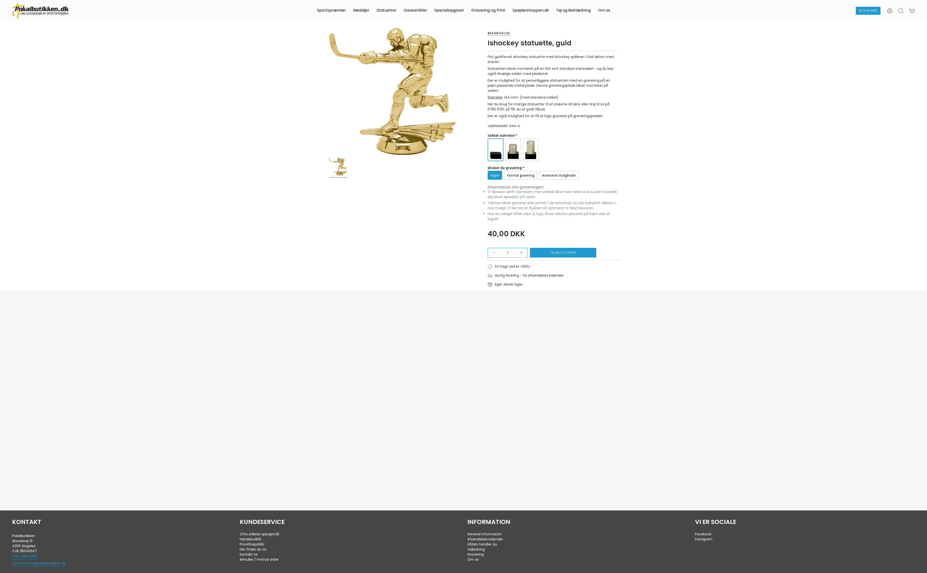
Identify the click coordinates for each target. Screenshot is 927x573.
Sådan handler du (482, 544)
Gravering (475, 554)
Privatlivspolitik (252, 544)
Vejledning (476, 549)
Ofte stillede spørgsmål (259, 534)
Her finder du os (253, 549)
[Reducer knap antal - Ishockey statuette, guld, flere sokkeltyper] (496, 253)
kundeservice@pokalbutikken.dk (39, 563)
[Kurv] (912, 11)
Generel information (484, 534)
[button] (331, 11)
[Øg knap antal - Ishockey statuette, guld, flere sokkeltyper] (519, 253)
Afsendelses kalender (485, 539)
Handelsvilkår (250, 539)
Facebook (703, 534)
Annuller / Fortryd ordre (259, 559)
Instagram (703, 539)
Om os (473, 559)
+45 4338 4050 (25, 556)
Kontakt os (249, 554)
